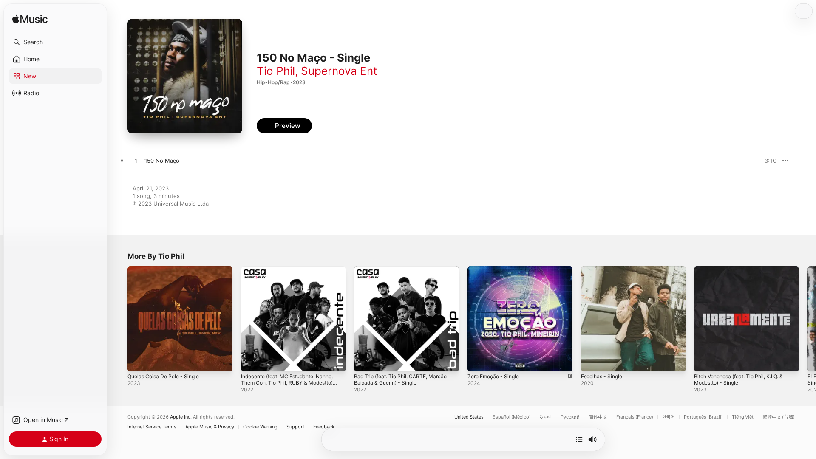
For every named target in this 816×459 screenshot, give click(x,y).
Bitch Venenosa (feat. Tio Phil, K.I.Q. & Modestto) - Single (744, 273)
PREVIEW (767, 160)
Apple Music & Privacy (209, 427)
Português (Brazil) (703, 417)
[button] (55, 42)
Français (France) (634, 417)
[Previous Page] (119, 319)
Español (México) (512, 417)
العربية (546, 417)
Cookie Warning (260, 427)
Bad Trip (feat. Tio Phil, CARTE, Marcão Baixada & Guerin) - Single (405, 273)
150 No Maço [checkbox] (161, 160)
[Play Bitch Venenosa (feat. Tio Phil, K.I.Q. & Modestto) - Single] (704, 360)
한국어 (668, 417)
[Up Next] (579, 439)
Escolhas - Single (603, 269)
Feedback (323, 427)
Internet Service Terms (152, 427)
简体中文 (598, 417)
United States (469, 417)
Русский (570, 417)
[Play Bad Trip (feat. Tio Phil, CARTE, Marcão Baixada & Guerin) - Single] (364, 360)
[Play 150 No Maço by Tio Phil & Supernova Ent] (136, 161)
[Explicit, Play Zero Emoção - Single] (478, 360)
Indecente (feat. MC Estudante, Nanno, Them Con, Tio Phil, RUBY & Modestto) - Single (288, 276)
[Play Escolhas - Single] (591, 360)
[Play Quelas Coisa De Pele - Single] (138, 360)
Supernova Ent (339, 70)
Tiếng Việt (743, 417)
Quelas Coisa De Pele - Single (167, 269)
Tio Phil (276, 70)
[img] (30, 19)
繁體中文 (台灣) (778, 417)
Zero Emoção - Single (496, 269)
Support (295, 427)
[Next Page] (807, 319)
